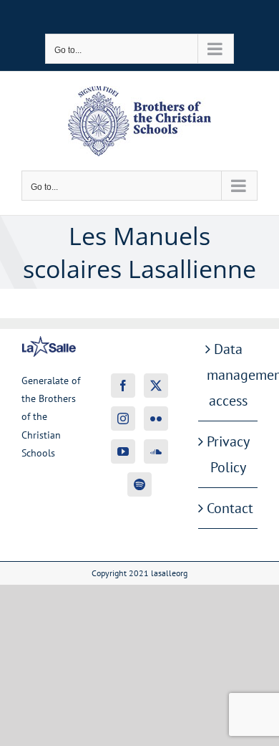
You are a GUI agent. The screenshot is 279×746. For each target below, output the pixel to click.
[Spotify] (139, 484)
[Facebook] (123, 385)
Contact (228, 508)
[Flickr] (156, 418)
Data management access (228, 375)
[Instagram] (123, 418)
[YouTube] (123, 451)
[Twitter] (156, 385)
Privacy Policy (228, 454)
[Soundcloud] (156, 451)
